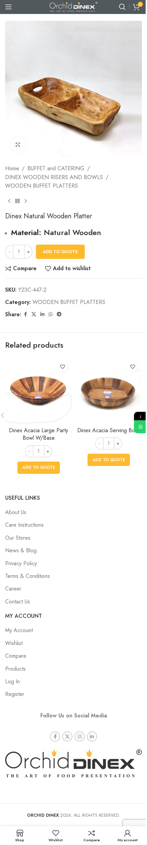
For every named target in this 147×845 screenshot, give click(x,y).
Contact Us (17, 602)
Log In (12, 681)
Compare (15, 656)
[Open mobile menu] (8, 7)
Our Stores (17, 538)
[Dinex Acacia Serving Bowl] (108, 390)
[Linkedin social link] (42, 314)
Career (13, 589)
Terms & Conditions (27, 576)
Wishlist (14, 643)
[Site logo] (73, 6)
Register (14, 694)
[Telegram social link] (59, 314)
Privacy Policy (21, 563)
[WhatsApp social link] (50, 314)
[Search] (122, 7)
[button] (38, 468)
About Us (15, 512)
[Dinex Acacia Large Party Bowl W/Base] (38, 390)
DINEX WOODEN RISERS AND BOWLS (54, 177)
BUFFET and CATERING (55, 168)
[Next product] (26, 201)
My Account (19, 630)
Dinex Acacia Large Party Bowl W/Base (38, 434)
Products (15, 669)
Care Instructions (24, 525)
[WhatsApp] (140, 426)
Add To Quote (60, 251)
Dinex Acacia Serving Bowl (108, 430)
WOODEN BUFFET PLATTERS (41, 186)
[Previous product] (9, 201)
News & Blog (21, 550)
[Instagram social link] (80, 736)
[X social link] (33, 314)
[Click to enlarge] (18, 144)
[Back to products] (17, 201)
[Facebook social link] (25, 314)
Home (12, 168)
